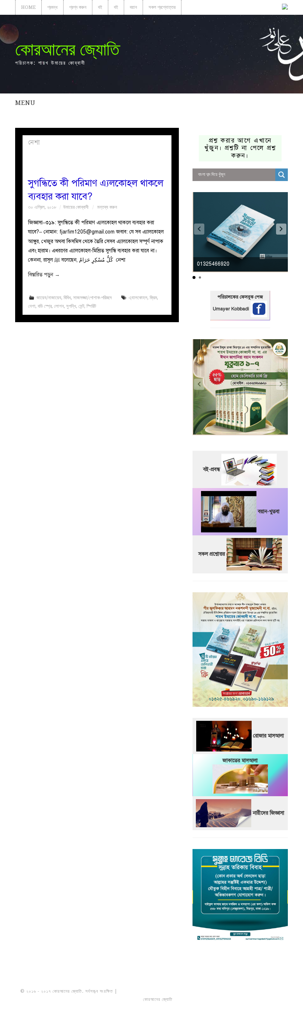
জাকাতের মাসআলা (240, 760)
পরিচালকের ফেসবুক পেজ (240, 297)
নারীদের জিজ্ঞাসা (268, 813)
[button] (281, 229)
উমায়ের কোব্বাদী (75, 207)
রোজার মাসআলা (268, 736)
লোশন (59, 306)
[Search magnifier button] (281, 174)
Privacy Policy (262, 999)
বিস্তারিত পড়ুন (44, 275)
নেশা (31, 306)
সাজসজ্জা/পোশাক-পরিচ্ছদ (92, 297)
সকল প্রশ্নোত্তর (162, 7)
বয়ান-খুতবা (268, 511)
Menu (25, 102)
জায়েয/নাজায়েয (49, 297)
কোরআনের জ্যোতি (67, 49)
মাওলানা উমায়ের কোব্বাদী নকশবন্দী (146, 991)
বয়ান (133, 7)
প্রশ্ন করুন (77, 7)
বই (100, 7)
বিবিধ (67, 297)
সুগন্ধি (71, 306)
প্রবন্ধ (52, 7)
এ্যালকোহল (138, 297)
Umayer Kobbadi (232, 309)
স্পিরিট (91, 306)
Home (28, 7)
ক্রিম (153, 297)
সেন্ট (81, 306)
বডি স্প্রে (45, 306)
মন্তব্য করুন (107, 207)
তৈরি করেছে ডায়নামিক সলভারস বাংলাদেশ (206, 999)
